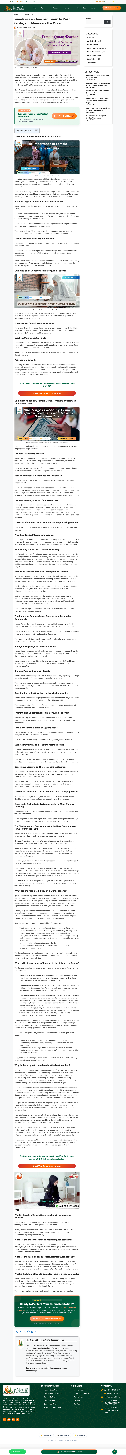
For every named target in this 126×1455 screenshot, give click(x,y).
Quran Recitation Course (53, 1393)
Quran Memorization (94, 52)
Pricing (77, 8)
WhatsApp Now (111, 1393)
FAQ (75, 1407)
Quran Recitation (32, 14)
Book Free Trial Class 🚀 (64, 116)
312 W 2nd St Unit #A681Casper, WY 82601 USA (111, 1409)
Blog (84, 8)
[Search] (107, 22)
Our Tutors (54, 8)
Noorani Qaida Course (52, 1390)
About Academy (79, 1390)
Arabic (89, 37)
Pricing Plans (78, 1397)
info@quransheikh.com (112, 1397)
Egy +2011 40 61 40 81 (112, 1390)
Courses (66, 8)
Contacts (92, 8)
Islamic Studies (92, 41)
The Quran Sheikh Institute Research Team (45, 1340)
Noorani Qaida (92, 45)
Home (35, 8)
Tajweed (90, 62)
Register (77, 1400)
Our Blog (77, 1404)
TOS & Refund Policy (81, 1393)
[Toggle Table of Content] (35, 130)
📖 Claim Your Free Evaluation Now (47, 1319)
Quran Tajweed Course (52, 1400)
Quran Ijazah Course (51, 1404)
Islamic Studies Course (52, 1407)
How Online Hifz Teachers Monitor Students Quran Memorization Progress (98, 100)
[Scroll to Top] (114, 1451)
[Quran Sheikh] (14, 8)
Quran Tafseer (92, 59)
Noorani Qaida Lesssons (95, 48)
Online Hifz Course (51, 1397)
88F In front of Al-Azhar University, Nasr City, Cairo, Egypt (113, 1402)
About (43, 8)
